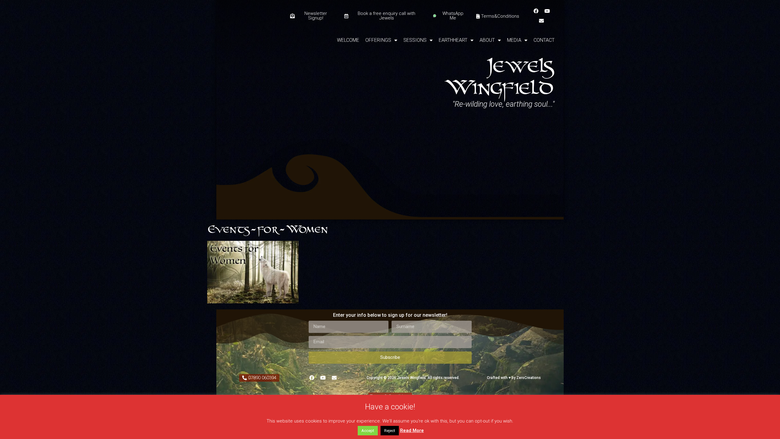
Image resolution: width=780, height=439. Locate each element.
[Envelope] (541, 21)
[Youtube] (547, 11)
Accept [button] (367, 430)
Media (514, 40)
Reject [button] (389, 430)
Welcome (348, 40)
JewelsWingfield (499, 75)
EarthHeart (453, 40)
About (487, 40)
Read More (412, 430)
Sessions (415, 40)
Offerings (378, 40)
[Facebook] (536, 11)
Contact (544, 40)
